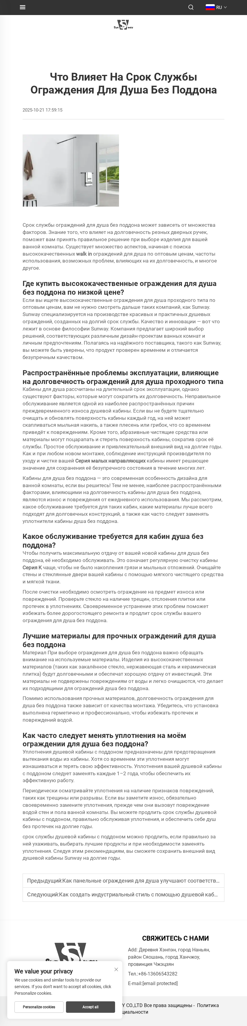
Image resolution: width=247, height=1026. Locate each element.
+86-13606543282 (157, 974)
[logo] (123, 24)
